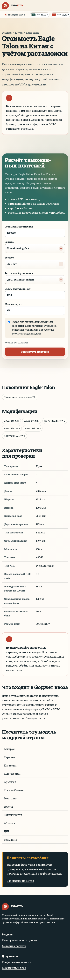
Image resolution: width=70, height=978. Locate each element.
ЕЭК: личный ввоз (14, 968)
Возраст (11, 260)
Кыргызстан (12, 773)
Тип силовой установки (19, 276)
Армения (10, 782)
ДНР (6, 831)
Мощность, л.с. (13, 304)
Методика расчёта (14, 946)
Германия (10, 839)
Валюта (17, 245)
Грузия (8, 806)
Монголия (10, 798)
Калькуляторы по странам (19, 940)
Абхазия (9, 823)
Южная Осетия (14, 790)
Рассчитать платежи (35, 351)
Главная (7, 32)
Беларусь (10, 749)
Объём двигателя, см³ (18, 288)
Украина (9, 757)
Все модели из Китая (20, 880)
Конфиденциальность (16, 962)
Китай (19, 32)
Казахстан (10, 765)
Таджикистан (13, 815)
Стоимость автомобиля (19, 226)
